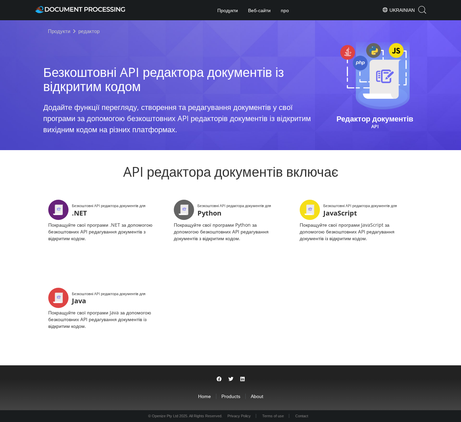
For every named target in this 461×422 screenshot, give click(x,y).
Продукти (227, 10)
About (257, 396)
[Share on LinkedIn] (242, 379)
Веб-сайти (259, 10)
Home (204, 396)
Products (230, 396)
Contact (301, 416)
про (285, 10)
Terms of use (273, 416)
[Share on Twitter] (231, 379)
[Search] (422, 10)
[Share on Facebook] (219, 379)
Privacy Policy (239, 416)
